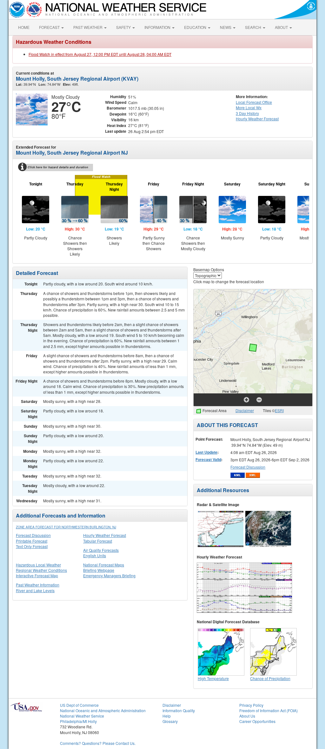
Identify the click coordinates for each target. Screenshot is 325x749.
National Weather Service (82, 716)
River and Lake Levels (35, 590)
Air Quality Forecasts (101, 550)
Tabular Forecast (97, 541)
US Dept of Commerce (79, 705)
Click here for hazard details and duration (58, 167)
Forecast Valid (208, 459)
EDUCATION (195, 27)
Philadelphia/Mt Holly (78, 721)
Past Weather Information (37, 584)
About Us (247, 716)
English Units (94, 555)
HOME (24, 27)
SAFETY (124, 27)
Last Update (206, 452)
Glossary (170, 721)
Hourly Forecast (257, 118)
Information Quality (178, 710)
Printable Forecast (31, 541)
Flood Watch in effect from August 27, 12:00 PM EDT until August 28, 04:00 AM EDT (100, 54)
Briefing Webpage (98, 570)
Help (166, 716)
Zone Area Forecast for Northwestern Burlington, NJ (66, 527)
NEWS (226, 27)
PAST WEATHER (88, 27)
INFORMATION (157, 27)
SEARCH (253, 27)
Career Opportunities (257, 721)
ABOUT (282, 27)
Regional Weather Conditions (41, 570)
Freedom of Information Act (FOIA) (268, 710)
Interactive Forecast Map (37, 575)
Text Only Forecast (32, 546)
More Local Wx (249, 107)
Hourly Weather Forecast (104, 535)
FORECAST (50, 27)
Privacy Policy (251, 705)
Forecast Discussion (33, 535)
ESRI (279, 410)
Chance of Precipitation (270, 678)
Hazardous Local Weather (38, 564)
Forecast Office (254, 102)
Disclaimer (244, 410)
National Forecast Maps (103, 564)
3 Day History (247, 113)
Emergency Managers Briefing (109, 575)
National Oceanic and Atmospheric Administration (103, 710)
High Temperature (213, 678)
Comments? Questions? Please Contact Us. (98, 743)
